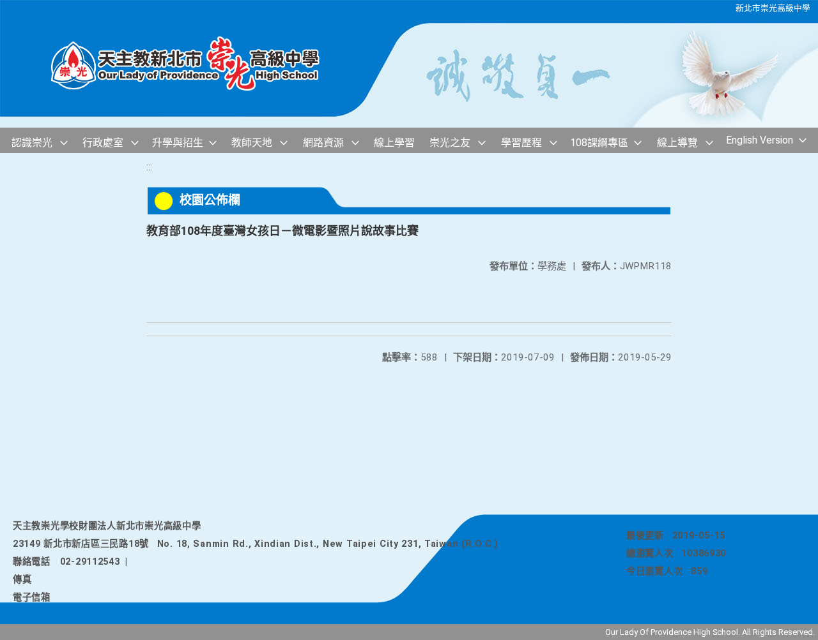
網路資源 (323, 143)
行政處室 (102, 143)
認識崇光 (32, 143)
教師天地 (251, 143)
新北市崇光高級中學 (773, 8)
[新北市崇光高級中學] (198, 64)
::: (149, 167)
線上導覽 (677, 143)
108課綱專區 (599, 143)
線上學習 (394, 143)
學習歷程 (521, 143)
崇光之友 (449, 143)
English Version (759, 140)
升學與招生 (177, 143)
